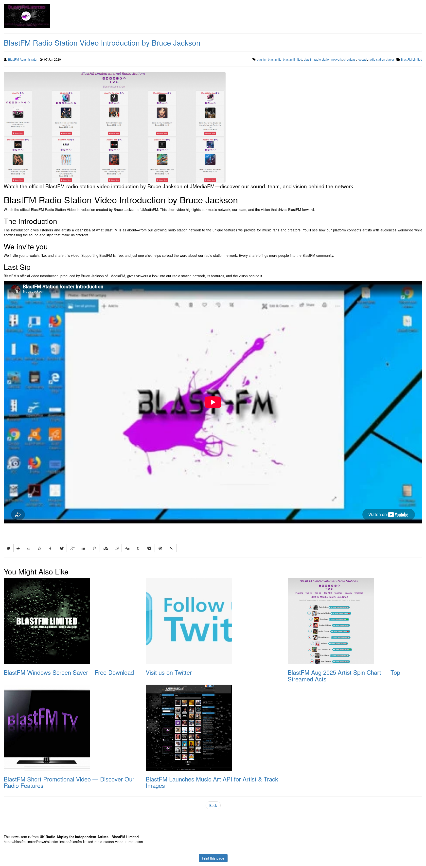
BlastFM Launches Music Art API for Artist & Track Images (212, 782)
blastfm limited (292, 59)
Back (213, 805)
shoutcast (349, 59)
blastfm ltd (275, 59)
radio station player (381, 59)
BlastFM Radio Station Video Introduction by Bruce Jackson (102, 42)
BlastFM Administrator (22, 59)
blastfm (261, 59)
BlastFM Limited (411, 59)
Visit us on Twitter (169, 672)
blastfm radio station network (323, 59)
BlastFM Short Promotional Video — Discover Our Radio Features (69, 782)
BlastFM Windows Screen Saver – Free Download (69, 672)
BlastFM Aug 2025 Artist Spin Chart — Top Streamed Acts (344, 675)
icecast (362, 59)
